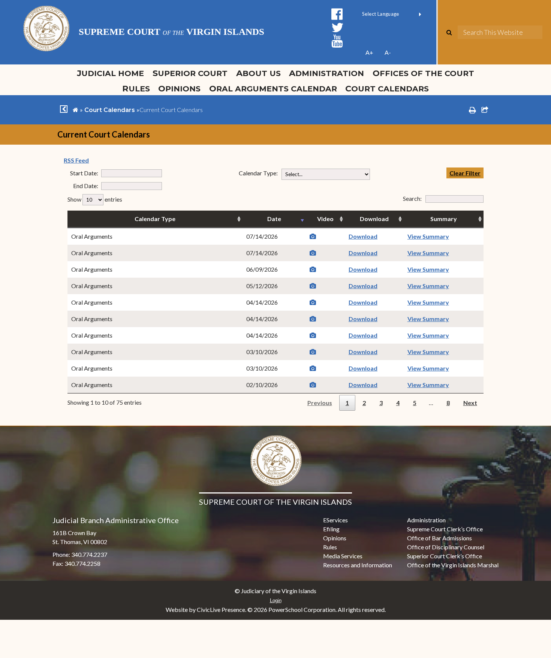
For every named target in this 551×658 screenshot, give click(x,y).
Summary (443, 218)
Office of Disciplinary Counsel (445, 546)
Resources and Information (357, 564)
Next (470, 402)
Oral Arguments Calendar (273, 88)
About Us (258, 73)
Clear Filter (465, 172)
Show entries (94, 199)
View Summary (428, 236)
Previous (319, 402)
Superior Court (190, 73)
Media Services (342, 555)
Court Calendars (387, 88)
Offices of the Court (423, 73)
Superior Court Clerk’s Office (444, 555)
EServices (335, 519)
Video (325, 218)
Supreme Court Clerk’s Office (445, 528)
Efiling (331, 528)
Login (275, 600)
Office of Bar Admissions (439, 537)
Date (274, 218)
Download (374, 218)
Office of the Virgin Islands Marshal (453, 564)
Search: (428, 198)
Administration (326, 73)
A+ (369, 52)
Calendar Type (155, 218)
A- (388, 52)
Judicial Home (110, 73)
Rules (136, 88)
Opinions (179, 88)
